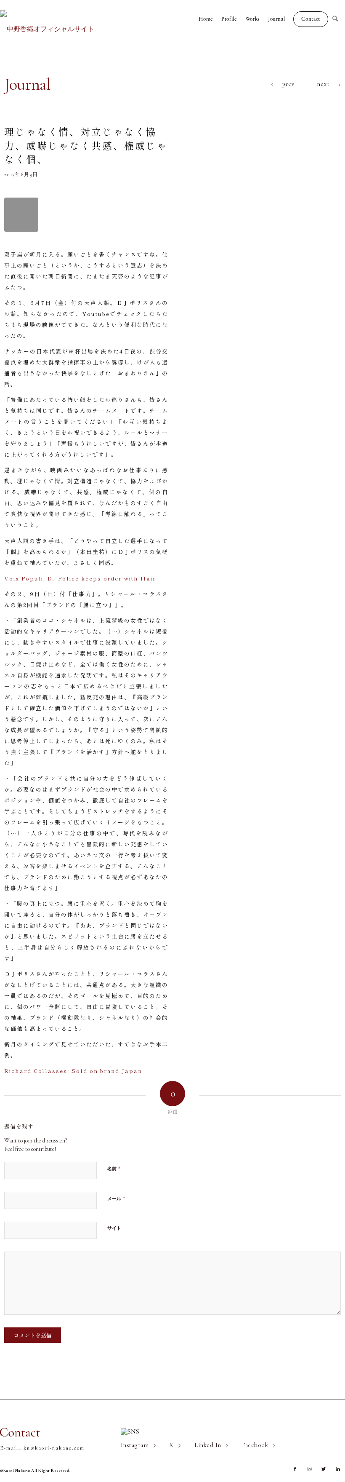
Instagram (135, 1445)
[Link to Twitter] (323, 1469)
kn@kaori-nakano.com (54, 1448)
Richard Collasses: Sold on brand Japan (73, 1071)
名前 (113, 1168)
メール (116, 1198)
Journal (27, 84)
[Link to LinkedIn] (338, 1469)
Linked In (207, 1445)
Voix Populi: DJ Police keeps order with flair (80, 578)
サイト (114, 1228)
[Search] (338, 19)
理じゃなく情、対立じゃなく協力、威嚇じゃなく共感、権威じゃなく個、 (85, 145)
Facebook (255, 1445)
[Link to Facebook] (295, 1469)
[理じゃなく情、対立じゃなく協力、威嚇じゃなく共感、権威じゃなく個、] (21, 215)
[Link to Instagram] (309, 1469)
